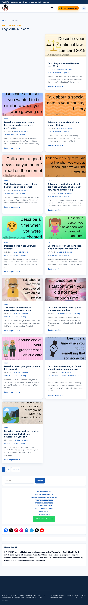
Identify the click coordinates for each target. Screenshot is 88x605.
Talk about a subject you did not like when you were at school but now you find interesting (64, 187)
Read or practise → (56, 86)
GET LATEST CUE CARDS (44, 508)
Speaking (66, 72)
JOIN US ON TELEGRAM (44, 514)
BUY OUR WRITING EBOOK (44, 491)
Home (4, 20)
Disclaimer (69, 595)
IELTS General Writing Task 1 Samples (44, 497)
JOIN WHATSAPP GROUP (44, 511)
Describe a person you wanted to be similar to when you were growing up (21, 125)
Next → (16, 470)
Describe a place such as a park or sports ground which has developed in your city (21, 434)
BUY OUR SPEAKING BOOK (44, 494)
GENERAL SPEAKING (54, 72)
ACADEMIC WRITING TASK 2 (57, 376)
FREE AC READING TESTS (44, 500)
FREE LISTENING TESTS (44, 506)
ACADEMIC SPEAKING (64, 69)
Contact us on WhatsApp (44, 519)
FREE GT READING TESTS (44, 503)
